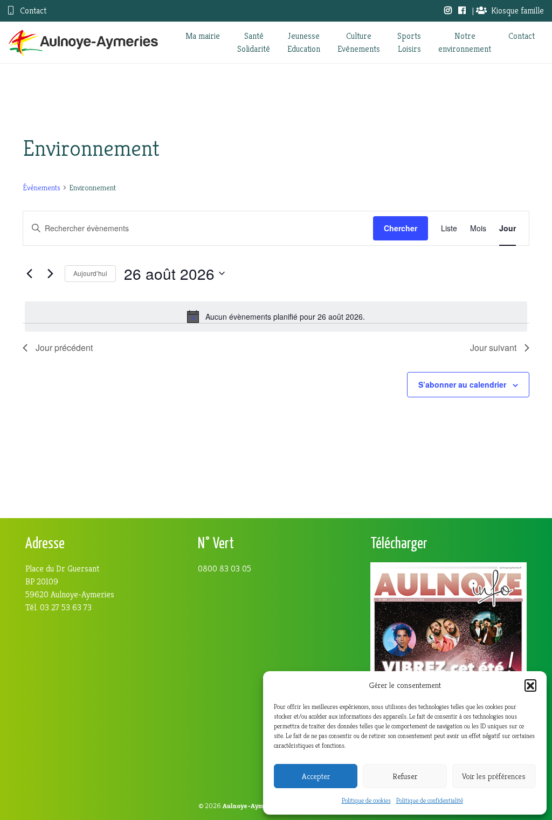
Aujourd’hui (90, 273)
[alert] (276, 316)
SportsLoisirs (409, 42)
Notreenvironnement (464, 42)
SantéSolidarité (253, 42)
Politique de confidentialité (429, 800)
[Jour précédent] (29, 273)
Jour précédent (64, 347)
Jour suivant (493, 347)
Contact (32, 10)
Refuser (404, 776)
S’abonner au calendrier (462, 384)
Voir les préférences (494, 776)
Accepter (316, 776)
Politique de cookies (366, 800)
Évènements (41, 187)
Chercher (400, 228)
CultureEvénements (358, 42)
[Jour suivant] (50, 273)
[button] (530, 685)
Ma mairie (202, 36)
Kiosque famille (517, 10)
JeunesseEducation (303, 42)
